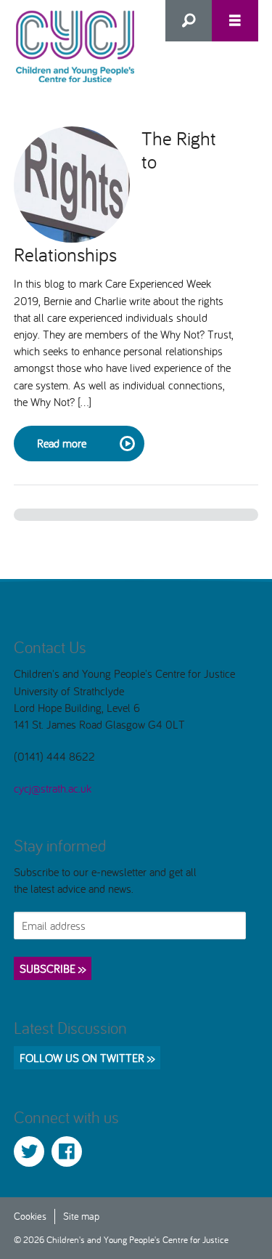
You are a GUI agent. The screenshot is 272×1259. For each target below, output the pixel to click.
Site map (81, 1216)
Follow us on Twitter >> (87, 1057)
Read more (61, 443)
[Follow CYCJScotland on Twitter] (29, 1151)
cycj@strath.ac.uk (52, 788)
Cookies (30, 1216)
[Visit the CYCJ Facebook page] (66, 1151)
